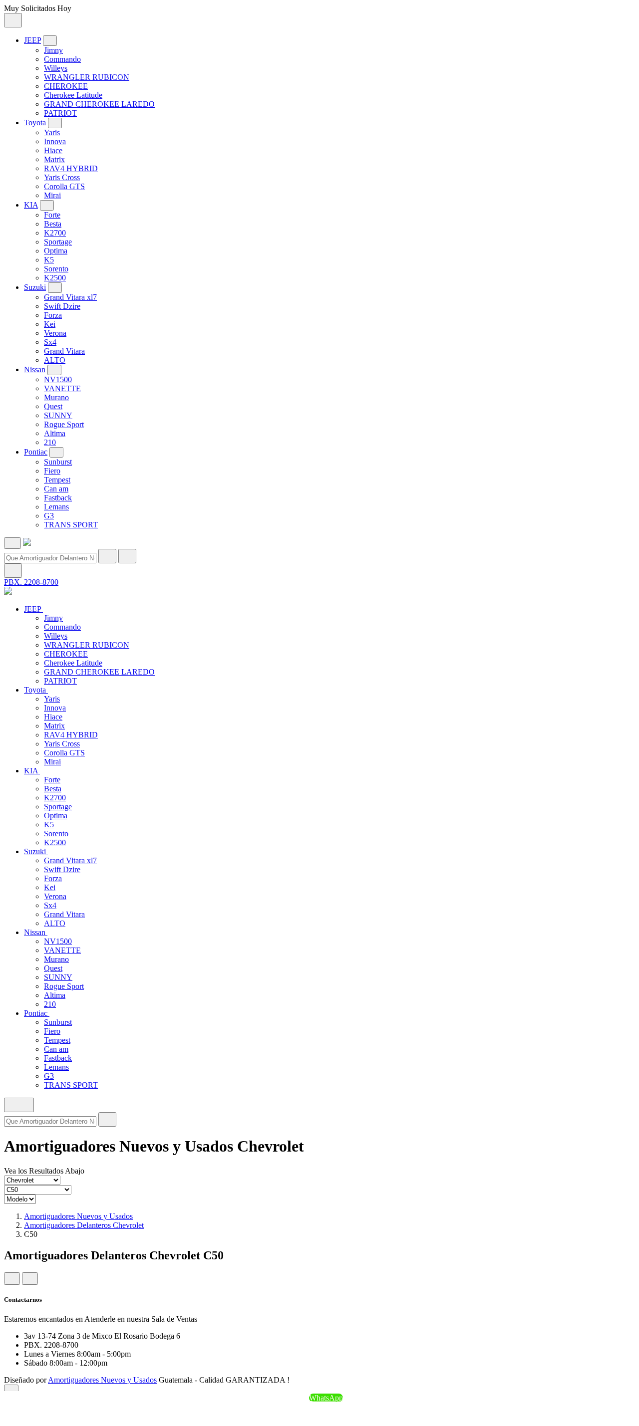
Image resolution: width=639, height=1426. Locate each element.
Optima (55, 250)
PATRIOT (60, 113)
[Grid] (12, 1278)
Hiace (53, 150)
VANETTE (62, 388)
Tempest (57, 479)
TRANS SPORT (71, 524)
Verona (55, 333)
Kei (49, 324)
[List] (30, 1278)
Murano (56, 397)
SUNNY (58, 415)
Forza (53, 315)
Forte (52, 215)
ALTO (54, 360)
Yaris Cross (62, 177)
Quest (53, 406)
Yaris (52, 132)
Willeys (55, 68)
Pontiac (35, 452)
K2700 (55, 233)
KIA (31, 205)
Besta (52, 224)
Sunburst (58, 462)
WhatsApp (326, 1398)
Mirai (52, 195)
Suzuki (35, 287)
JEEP (32, 40)
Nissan (34, 369)
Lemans (56, 506)
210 (50, 442)
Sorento (56, 268)
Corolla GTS (64, 186)
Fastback (58, 497)
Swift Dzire (62, 306)
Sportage (58, 242)
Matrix (54, 159)
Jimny (53, 50)
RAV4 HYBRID (71, 168)
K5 (49, 259)
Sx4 (50, 342)
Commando (62, 59)
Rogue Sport (64, 424)
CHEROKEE (66, 86)
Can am (56, 488)
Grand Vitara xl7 (70, 297)
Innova (55, 141)
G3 (49, 515)
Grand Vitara (64, 351)
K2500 (55, 277)
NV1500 (58, 379)
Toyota (35, 122)
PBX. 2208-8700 (31, 582)
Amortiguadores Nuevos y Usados (78, 1216)
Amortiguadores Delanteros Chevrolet (84, 1225)
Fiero (52, 471)
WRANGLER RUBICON (86, 77)
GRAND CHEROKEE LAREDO (99, 104)
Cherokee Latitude (73, 95)
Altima (54, 433)
